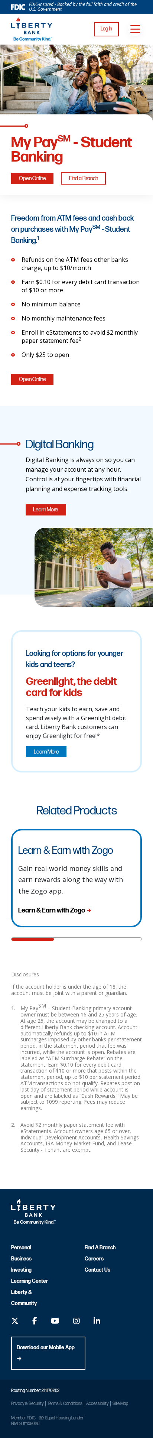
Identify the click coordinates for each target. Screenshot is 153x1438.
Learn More (45, 510)
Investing (21, 1270)
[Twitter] (15, 1322)
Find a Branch (83, 178)
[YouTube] (55, 1322)
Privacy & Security (27, 1403)
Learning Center (29, 1281)
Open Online (32, 178)
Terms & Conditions (65, 1403)
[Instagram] (76, 1322)
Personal (21, 1248)
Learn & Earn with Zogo (51, 910)
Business (21, 1259)
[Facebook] (34, 1322)
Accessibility (97, 1403)
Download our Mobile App (46, 1347)
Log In (106, 29)
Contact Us (97, 1270)
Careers (94, 1259)
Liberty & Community (24, 1298)
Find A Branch (100, 1248)
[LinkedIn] (97, 1322)
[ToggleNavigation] (135, 29)
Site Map (120, 1403)
